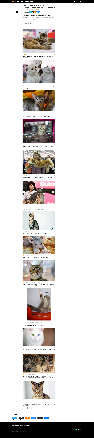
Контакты (19, 424)
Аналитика (75, 414)
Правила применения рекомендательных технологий (66, 424)
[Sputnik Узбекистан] (18, 2)
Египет (39, 407)
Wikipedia (27, 231)
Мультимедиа (25, 407)
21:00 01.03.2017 (25, 9)
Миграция (55, 414)
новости (29, 414)
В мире (39, 414)
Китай (35, 407)
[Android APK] (78, 429)
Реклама (21, 425)
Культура (60, 414)
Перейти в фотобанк (39, 54)
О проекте (14, 424)
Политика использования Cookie (50, 424)
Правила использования (26, 424)
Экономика (44, 414)
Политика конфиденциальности (37, 424)
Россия (32, 407)
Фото (29, 407)
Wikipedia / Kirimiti (29, 255)
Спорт (64, 414)
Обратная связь (27, 425)
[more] (54, 54)
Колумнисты (69, 414)
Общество (50, 414)
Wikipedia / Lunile (29, 347)
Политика (35, 414)
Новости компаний (15, 425)
